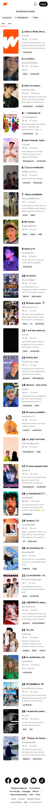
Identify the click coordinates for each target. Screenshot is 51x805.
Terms (13, 799)
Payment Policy (33, 799)
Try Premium (34, 788)
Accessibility (16, 802)
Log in (43, 4)
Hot (3, 23)
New (10, 23)
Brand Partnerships (19, 794)
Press (38, 794)
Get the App (15, 791)
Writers (36, 791)
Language (26, 791)
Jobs (31, 794)
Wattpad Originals (19, 788)
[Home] (17, 4)
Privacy (21, 799)
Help (26, 802)
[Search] (35, 4)
